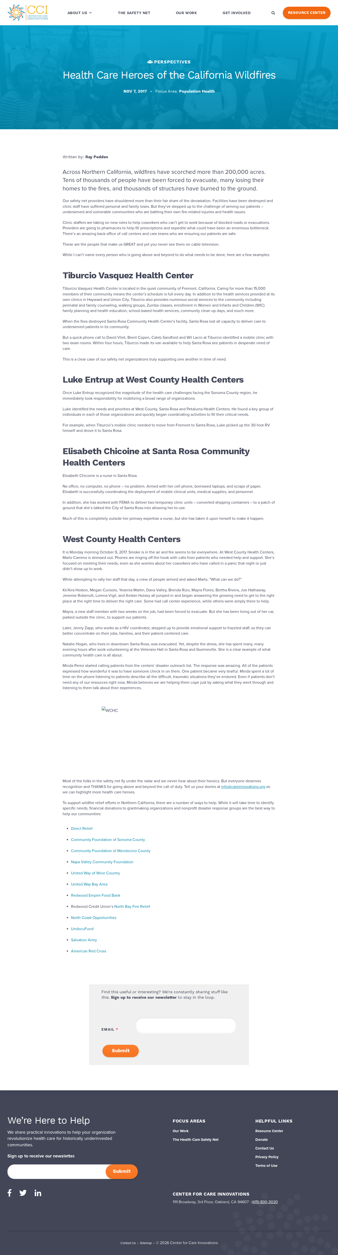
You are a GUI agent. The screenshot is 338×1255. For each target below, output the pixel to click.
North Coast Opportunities (93, 917)
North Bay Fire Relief (132, 906)
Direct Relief (82, 828)
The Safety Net (134, 13)
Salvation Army (84, 940)
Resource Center (307, 12)
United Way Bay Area (89, 884)
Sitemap (146, 1243)
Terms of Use (266, 1165)
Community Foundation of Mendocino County (110, 850)
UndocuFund (82, 928)
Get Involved (237, 13)
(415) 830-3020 (265, 1202)
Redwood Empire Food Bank (95, 895)
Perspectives (172, 62)
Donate (261, 1139)
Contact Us (264, 1148)
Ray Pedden (96, 157)
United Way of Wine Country (95, 873)
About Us (77, 13)
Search (273, 13)
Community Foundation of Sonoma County (108, 839)
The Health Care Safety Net (195, 1139)
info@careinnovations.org (243, 786)
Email (108, 1029)
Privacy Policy (267, 1157)
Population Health (197, 91)
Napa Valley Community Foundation (102, 862)
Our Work (186, 13)
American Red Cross (88, 951)
